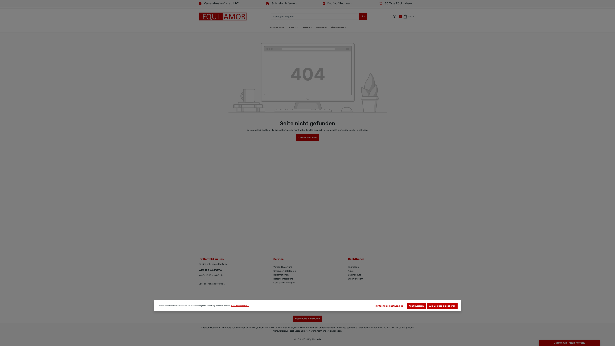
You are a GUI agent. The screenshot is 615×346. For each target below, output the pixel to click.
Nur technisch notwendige (389, 306)
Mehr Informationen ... (240, 306)
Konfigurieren (416, 306)
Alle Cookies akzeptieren (442, 306)
